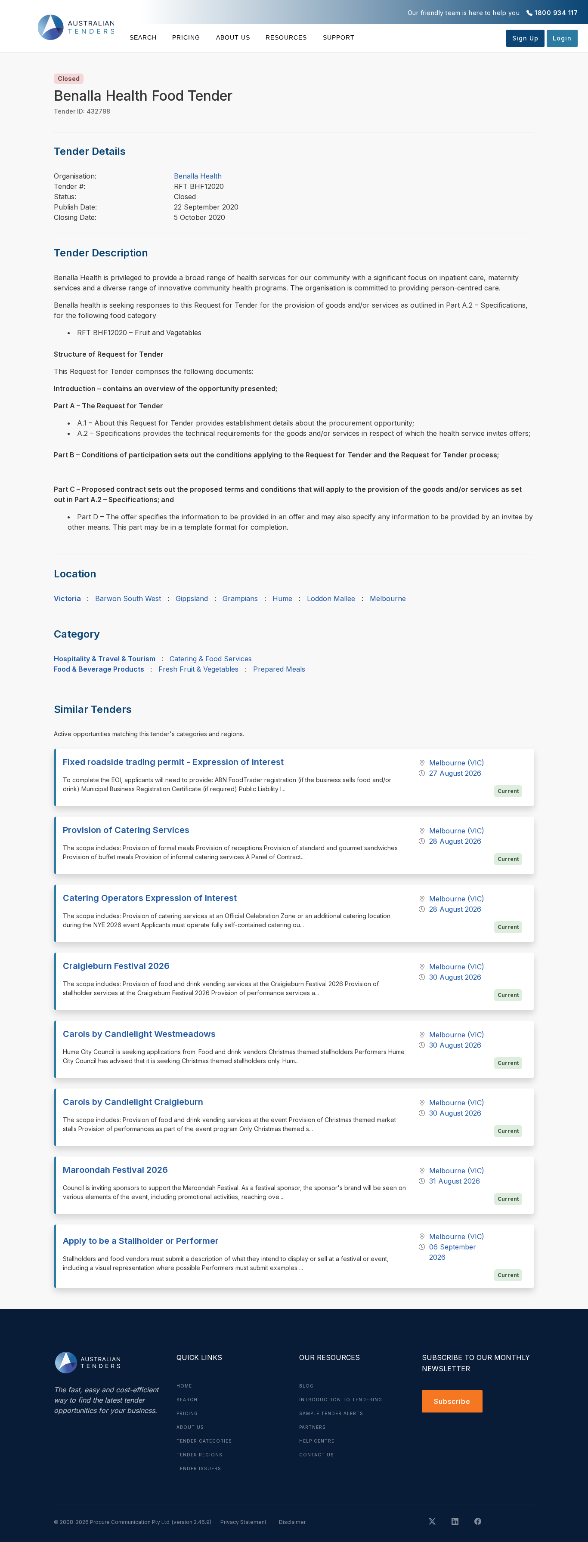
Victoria (67, 598)
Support (338, 37)
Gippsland (192, 598)
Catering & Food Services (211, 658)
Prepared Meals (279, 669)
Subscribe (452, 1401)
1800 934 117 (556, 12)
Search (143, 37)
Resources (286, 37)
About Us (233, 37)
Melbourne (388, 598)
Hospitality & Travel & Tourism (104, 658)
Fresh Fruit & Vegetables (198, 669)
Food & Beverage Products (99, 669)
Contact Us (316, 1454)
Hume (282, 598)
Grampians (240, 598)
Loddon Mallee (331, 598)
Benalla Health (198, 176)
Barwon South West (128, 598)
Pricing (186, 37)
